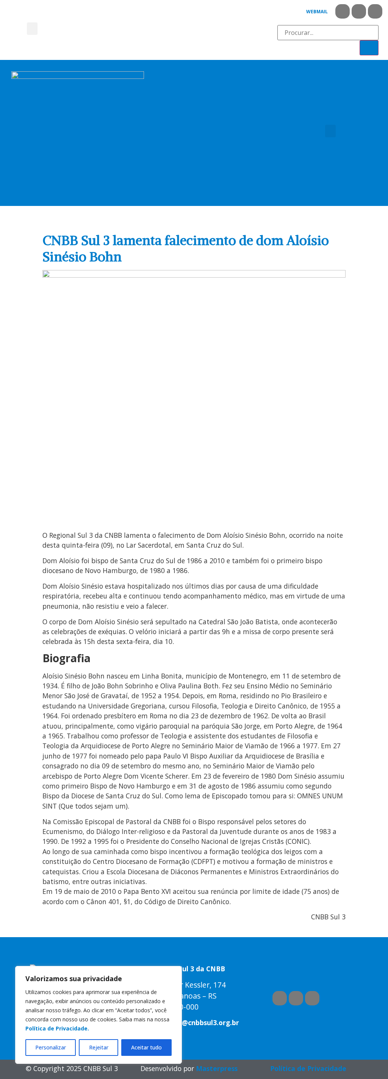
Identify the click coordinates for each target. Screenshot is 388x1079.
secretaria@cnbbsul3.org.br (193, 1022)
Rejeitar (98, 1047)
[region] (98, 1015)
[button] (32, 28)
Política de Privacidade (308, 1068)
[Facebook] (342, 11)
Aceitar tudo (146, 1047)
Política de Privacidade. (57, 1028)
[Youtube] (359, 11)
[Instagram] (375, 11)
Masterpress (217, 1068)
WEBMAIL (317, 11)
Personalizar (50, 1047)
